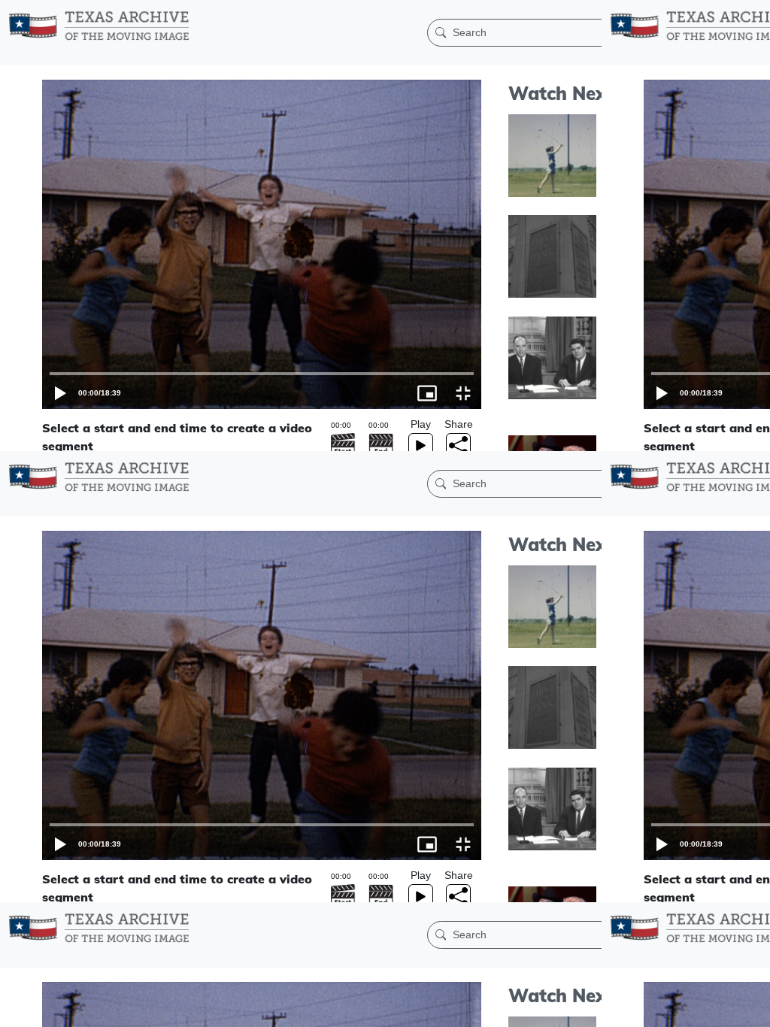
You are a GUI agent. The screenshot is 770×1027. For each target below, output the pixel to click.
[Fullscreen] (752, 1008)
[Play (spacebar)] (18, 1008)
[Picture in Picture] (716, 1008)
